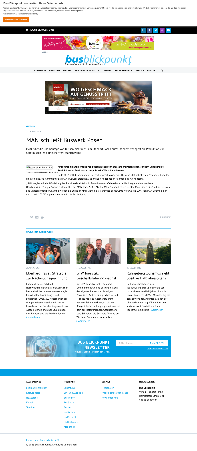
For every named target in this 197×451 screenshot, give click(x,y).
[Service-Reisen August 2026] (98, 97)
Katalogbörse (33, 392)
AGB (57, 440)
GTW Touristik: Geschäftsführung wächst (96, 275)
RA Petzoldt (70, 417)
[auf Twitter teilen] (31, 217)
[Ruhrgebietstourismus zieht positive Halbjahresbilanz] (149, 251)
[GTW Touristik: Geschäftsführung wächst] (98, 251)
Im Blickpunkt (71, 421)
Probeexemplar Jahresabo (115, 392)
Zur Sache (69, 402)
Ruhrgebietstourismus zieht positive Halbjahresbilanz (148, 275)
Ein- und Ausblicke (73, 392)
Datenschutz (46, 440)
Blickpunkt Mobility (87, 70)
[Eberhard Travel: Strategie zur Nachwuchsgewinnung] (48, 251)
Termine (107, 70)
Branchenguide (124, 70)
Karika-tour (70, 412)
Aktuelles (40, 70)
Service (140, 70)
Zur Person (69, 397)
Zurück (166, 217)
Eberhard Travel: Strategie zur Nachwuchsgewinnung (47, 275)
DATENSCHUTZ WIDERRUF (157, 348)
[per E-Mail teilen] (37, 217)
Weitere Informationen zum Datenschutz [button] (20, 14)
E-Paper (67, 70)
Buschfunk (69, 387)
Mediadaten (108, 387)
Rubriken (54, 70)
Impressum (32, 440)
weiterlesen (33, 317)
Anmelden (157, 343)
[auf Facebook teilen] (27, 217)
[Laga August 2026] (98, 43)
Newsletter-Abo (110, 397)
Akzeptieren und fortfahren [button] (16, 20)
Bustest (68, 407)
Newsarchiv (32, 397)
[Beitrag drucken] (42, 217)
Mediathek (69, 426)
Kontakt (152, 70)
